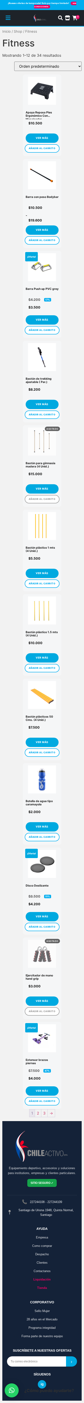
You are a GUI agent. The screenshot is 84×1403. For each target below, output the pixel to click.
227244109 (54, 1202)
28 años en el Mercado (42, 1319)
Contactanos (42, 1271)
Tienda (42, 1288)
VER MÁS (42, 138)
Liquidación (42, 1279)
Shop (18, 31)
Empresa (42, 1237)
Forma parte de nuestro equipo (42, 1336)
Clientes (42, 1262)
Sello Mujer (42, 1311)
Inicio (6, 31)
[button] (12, 1390)
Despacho (42, 1254)
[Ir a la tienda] (67, 18)
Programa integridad (42, 1327)
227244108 (37, 1202)
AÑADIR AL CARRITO (42, 148)
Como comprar (42, 1246)
